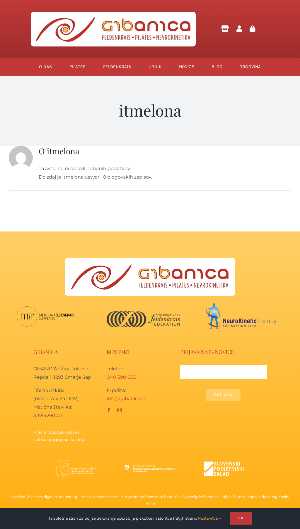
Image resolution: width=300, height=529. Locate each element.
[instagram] (119, 410)
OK (241, 518)
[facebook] (109, 410)
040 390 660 (122, 377)
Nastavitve (208, 518)
